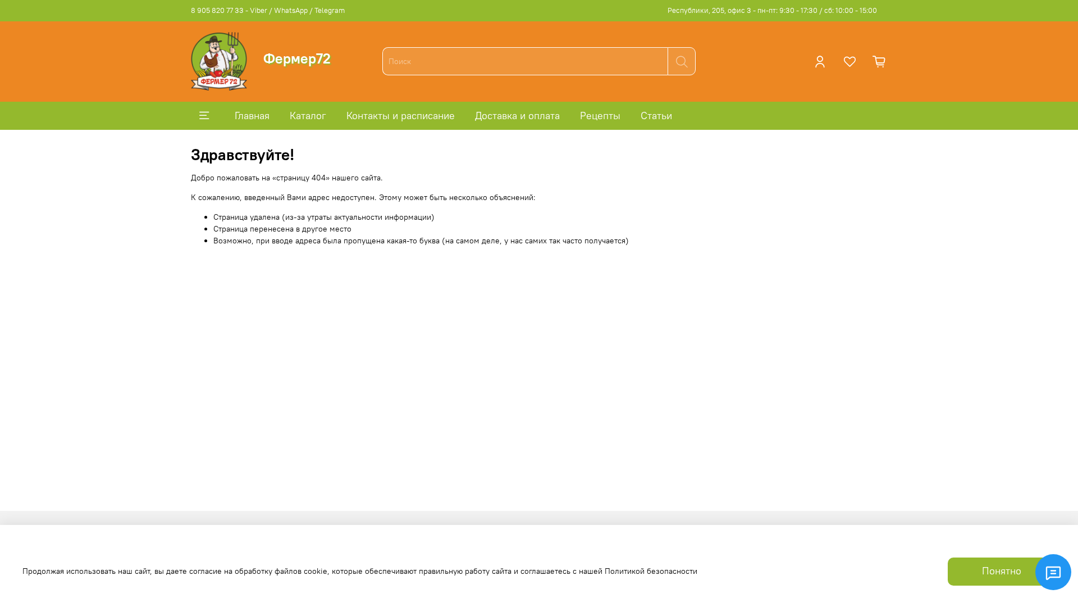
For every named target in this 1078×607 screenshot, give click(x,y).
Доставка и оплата (517, 115)
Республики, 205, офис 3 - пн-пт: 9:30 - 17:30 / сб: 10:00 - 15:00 (772, 10)
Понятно (1001, 571)
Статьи (656, 115)
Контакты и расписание (400, 115)
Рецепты (600, 115)
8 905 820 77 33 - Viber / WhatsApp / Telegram (268, 10)
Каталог (308, 115)
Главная (252, 115)
